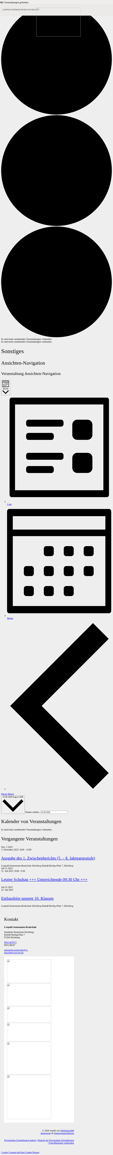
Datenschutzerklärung (64, 1133)
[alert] (56, 339)
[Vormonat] (59, 789)
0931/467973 (10, 942)
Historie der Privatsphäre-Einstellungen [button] (56, 1140)
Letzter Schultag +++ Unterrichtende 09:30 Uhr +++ (44, 879)
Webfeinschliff (67, 1130)
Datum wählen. (32, 812)
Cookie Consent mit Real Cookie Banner (20, 1152)
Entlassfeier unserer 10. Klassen (27, 898)
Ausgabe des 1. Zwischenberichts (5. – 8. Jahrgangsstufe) (48, 858)
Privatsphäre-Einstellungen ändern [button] (20, 1140)
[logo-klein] (58, 35)
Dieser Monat (7, 794)
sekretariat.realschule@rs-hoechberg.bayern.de (16, 951)
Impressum (46, 1133)
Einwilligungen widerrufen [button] (61, 1143)
